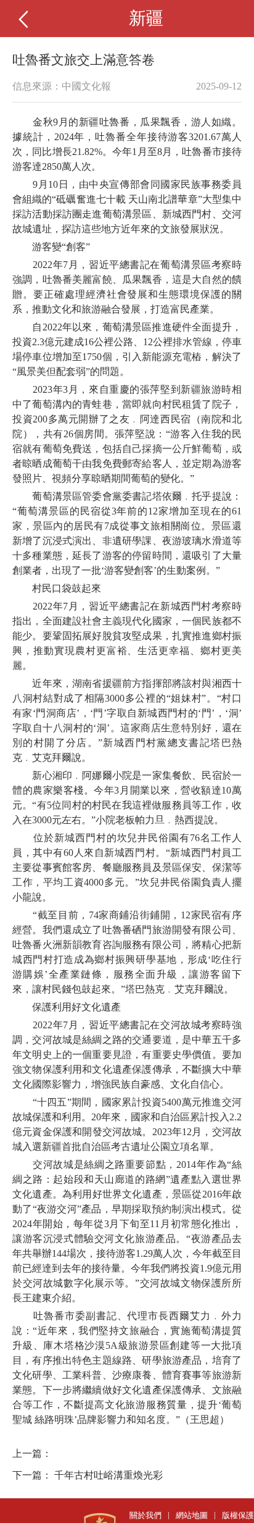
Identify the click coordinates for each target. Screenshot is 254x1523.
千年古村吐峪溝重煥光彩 (108, 1475)
